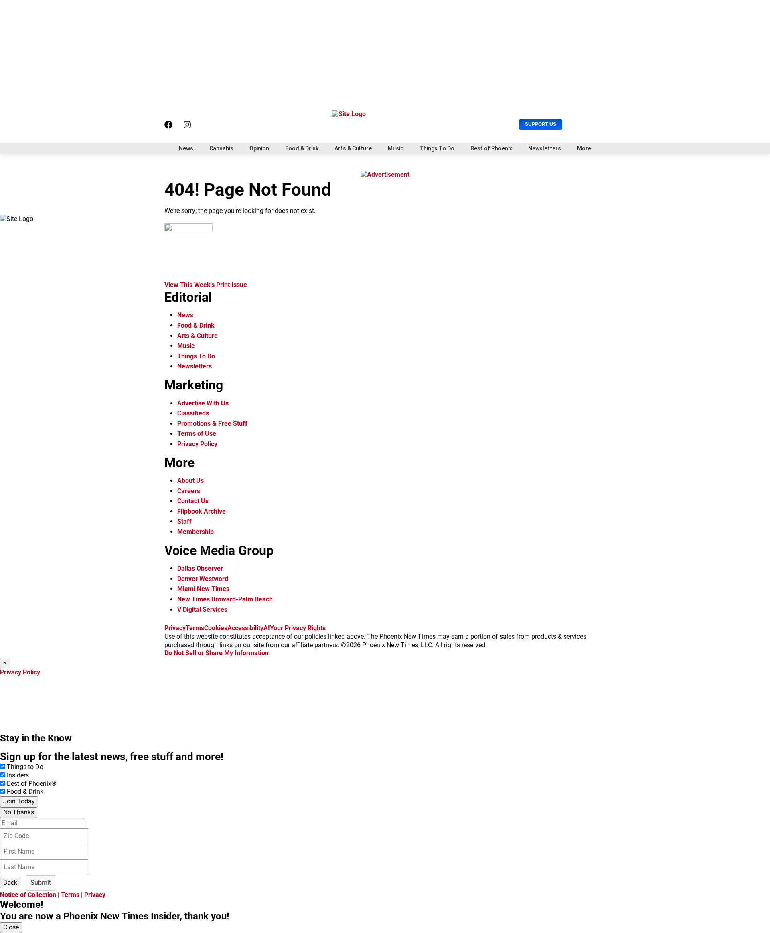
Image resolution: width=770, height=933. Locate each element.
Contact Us (193, 501)
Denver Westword (202, 579)
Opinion (259, 148)
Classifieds (193, 413)
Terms (195, 628)
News (186, 148)
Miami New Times (203, 589)
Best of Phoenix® (32, 783)
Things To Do (436, 148)
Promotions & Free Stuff (212, 423)
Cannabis (221, 148)
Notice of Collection (28, 895)
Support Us (540, 124)
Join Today (19, 801)
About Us (190, 480)
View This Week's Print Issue (205, 285)
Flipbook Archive (201, 511)
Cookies (215, 628)
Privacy (175, 628)
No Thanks (18, 812)
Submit (40, 882)
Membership (195, 532)
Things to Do (25, 767)
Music (395, 148)
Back (10, 882)
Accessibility (245, 628)
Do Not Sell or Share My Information (216, 653)
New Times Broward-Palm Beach (225, 599)
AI (266, 628)
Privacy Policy (197, 444)
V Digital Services (202, 609)
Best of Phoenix (491, 148)
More (584, 148)
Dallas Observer (200, 568)
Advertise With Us (203, 403)
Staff (184, 521)
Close (11, 927)
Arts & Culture (353, 148)
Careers (188, 491)
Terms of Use (196, 433)
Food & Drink (301, 148)
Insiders (18, 775)
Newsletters (544, 148)
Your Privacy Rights (298, 628)
